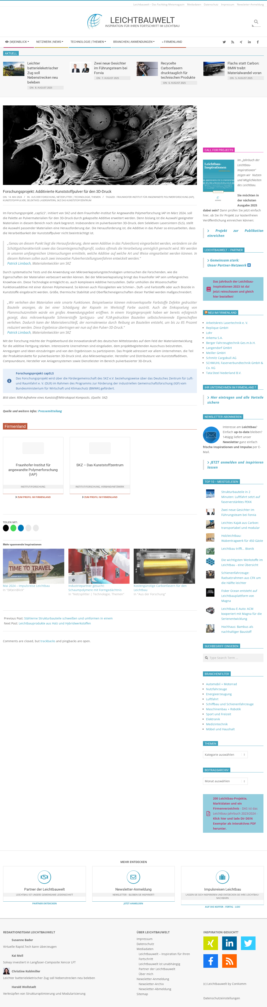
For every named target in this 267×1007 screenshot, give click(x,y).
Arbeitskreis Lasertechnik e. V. (227, 323)
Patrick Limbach (19, 263)
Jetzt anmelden (133, 903)
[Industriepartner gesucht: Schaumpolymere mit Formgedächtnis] (99, 566)
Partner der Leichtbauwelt (44, 889)
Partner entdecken (44, 903)
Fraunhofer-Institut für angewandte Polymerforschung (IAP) (155, 196)
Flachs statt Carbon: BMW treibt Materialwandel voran (244, 68)
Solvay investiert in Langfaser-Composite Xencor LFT (39, 962)
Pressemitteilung (50, 411)
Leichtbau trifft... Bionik (237, 549)
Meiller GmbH (215, 353)
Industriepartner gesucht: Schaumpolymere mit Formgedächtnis (95, 588)
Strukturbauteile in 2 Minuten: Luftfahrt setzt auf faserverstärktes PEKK (240, 497)
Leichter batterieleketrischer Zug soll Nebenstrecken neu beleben (49, 978)
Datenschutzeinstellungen (221, 998)
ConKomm (239, 984)
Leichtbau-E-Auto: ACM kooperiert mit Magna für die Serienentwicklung (241, 614)
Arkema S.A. (214, 338)
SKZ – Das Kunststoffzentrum (99, 465)
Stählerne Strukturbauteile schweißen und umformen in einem (68, 618)
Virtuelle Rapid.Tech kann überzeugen (30, 947)
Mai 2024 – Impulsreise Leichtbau (26, 586)
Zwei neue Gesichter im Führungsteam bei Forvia (110, 68)
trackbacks (47, 641)
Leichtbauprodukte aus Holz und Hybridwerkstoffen (55, 623)
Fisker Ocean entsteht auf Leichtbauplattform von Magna (239, 596)
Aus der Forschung (43, 196)
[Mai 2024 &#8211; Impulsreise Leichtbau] (33, 566)
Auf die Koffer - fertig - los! (222, 906)
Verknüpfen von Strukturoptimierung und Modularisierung (44, 994)
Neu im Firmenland (222, 312)
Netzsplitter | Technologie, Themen (79, 196)
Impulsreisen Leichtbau (222, 889)
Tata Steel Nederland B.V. (223, 373)
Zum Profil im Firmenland (34, 497)
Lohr (209, 333)
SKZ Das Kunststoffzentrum (74, 200)
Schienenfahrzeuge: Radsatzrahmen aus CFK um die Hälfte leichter (241, 578)
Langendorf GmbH (219, 348)
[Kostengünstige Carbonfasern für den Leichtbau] (164, 566)
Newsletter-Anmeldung (133, 889)
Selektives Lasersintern (41, 200)
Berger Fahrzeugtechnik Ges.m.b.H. (231, 343)
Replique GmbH (217, 328)
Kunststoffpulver (14, 200)
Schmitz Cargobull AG (221, 358)
